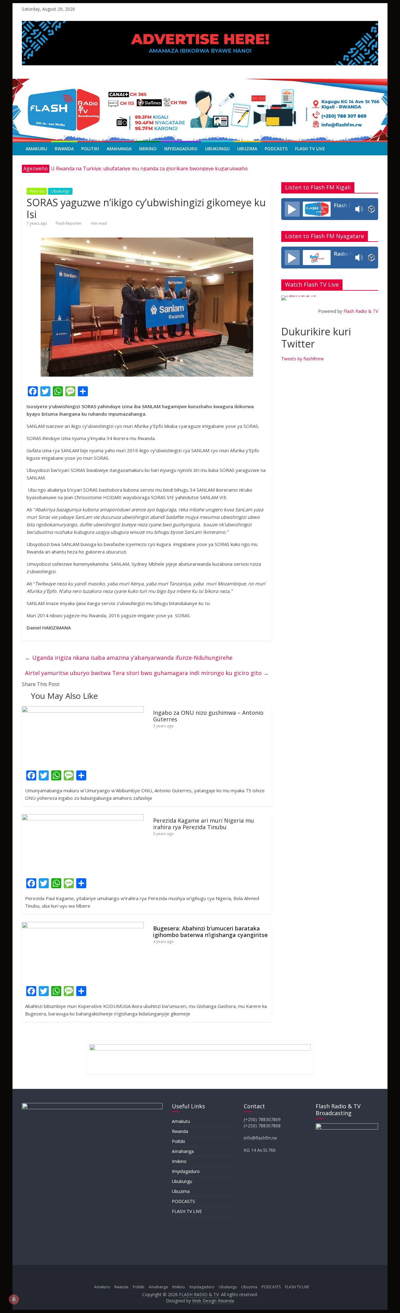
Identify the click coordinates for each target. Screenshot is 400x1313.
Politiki (90, 149)
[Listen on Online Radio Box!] (371, 209)
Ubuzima (247, 149)
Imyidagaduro (181, 149)
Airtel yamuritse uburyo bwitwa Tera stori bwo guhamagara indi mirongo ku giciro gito (147, 673)
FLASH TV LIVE (310, 149)
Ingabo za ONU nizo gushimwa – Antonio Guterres (208, 716)
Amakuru (36, 149)
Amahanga (119, 149)
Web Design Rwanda (213, 1301)
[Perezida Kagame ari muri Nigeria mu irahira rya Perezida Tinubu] (83, 817)
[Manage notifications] (14, 1299)
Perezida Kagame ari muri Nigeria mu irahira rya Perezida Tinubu (203, 824)
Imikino (148, 149)
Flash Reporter (69, 223)
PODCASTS (276, 149)
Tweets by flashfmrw (302, 359)
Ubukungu (217, 149)
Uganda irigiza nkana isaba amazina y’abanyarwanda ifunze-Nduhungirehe (128, 657)
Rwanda (64, 149)
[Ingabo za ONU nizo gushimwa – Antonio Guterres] (83, 710)
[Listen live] (292, 209)
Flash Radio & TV (360, 311)
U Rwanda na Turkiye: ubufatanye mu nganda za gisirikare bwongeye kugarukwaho (149, 168)
